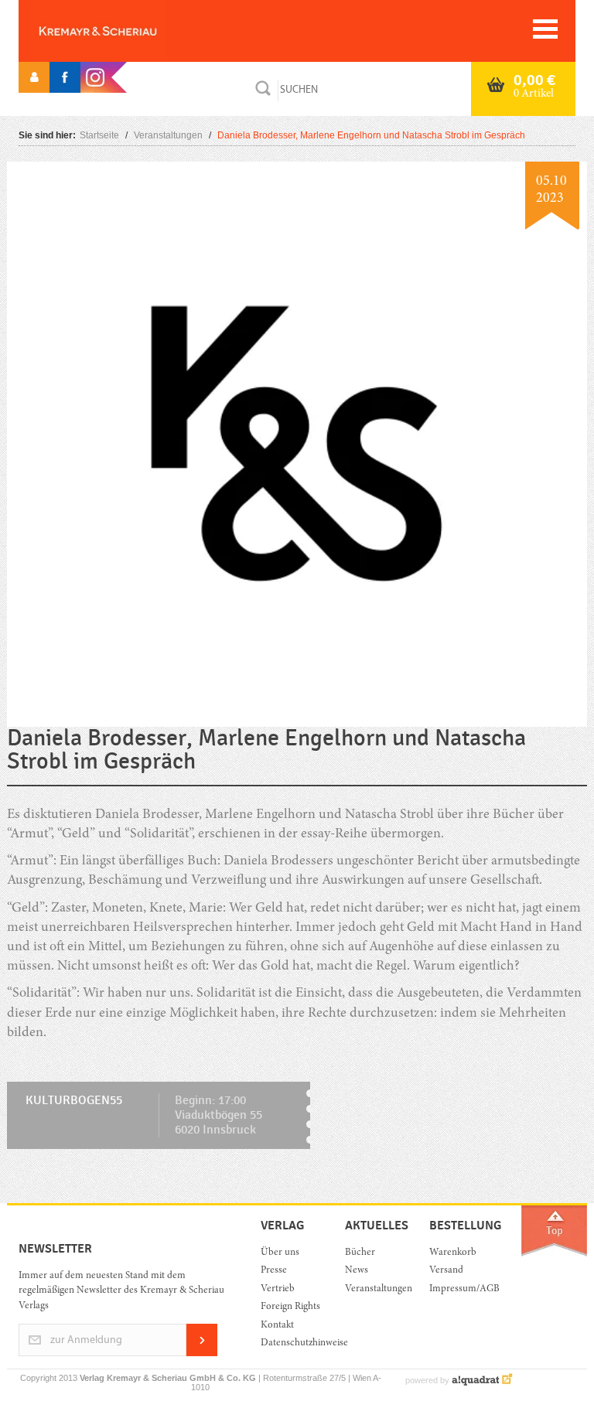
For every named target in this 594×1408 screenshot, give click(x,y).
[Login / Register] (34, 77)
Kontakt (277, 1326)
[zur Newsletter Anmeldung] (201, 1353)
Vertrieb (278, 1289)
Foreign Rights (290, 1307)
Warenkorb (452, 1253)
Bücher (360, 1253)
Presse (274, 1271)
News (356, 1271)
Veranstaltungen (168, 135)
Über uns (280, 1253)
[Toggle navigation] (545, 29)
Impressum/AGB (459, 1289)
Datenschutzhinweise (291, 1343)
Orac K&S (123, 31)
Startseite (99, 135)
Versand (446, 1271)
